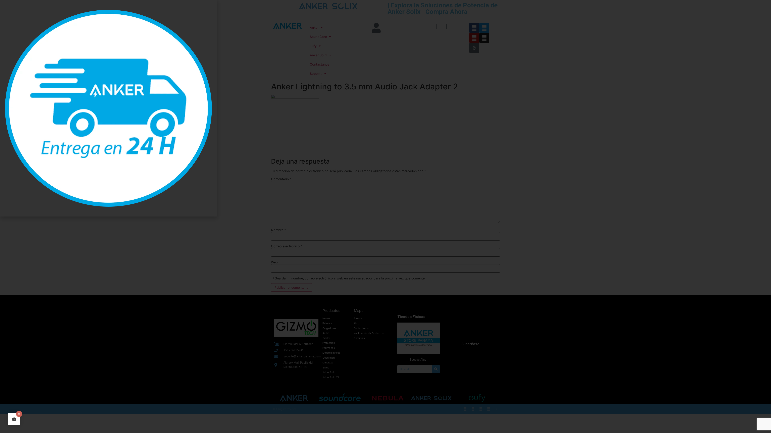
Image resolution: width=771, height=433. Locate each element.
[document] (385, 216)
